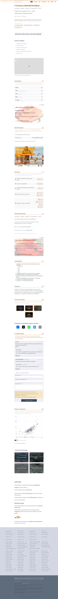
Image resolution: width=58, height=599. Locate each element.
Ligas (39, 1)
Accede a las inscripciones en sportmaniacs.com (24, 141)
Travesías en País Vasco (22, 548)
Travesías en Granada (45, 557)
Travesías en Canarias (45, 541)
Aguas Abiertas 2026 (6, 2)
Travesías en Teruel (20, 569)
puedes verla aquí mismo (19, 523)
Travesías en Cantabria (9, 543)
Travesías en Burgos (21, 554)
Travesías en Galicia (33, 545)
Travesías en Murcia (33, 564)
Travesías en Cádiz (45, 554)
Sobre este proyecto (17, 581)
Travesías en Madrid (45, 562)
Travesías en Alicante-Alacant (34, 551)
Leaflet (34, 73)
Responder (17, 355)
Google (41, 199)
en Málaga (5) (36, 25)
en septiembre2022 (28, 25)
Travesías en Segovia (9, 567)
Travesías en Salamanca (45, 565)
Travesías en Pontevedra (34, 565)
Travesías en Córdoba (9, 557)
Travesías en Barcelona (9, 554)
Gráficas (52, 1)
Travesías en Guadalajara (9, 559)
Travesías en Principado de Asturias (35, 541)
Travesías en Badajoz (33, 552)
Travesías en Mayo (8, 532)
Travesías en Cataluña (45, 543)
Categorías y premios (20, 49)
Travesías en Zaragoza (45, 570)
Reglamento (40, 179)
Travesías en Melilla (33, 546)
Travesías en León (9, 562)
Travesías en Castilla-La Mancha (23, 543)
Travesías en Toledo (32, 569)
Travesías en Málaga (9, 564)
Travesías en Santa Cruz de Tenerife (11, 569)
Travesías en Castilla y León (34, 543)
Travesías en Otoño (44, 536)
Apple (41, 204)
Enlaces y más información (21, 47)
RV (34, 597)
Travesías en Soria (32, 567)
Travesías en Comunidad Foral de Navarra (12, 548)
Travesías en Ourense (9, 565)
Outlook (41, 207)
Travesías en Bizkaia (21, 570)
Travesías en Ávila (20, 552)
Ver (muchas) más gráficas (19, 443)
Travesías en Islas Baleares (46, 545)
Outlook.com (40, 202)
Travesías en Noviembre (33, 534)
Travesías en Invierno (9, 536)
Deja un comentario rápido (22, 372)
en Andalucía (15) (18, 27)
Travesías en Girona (33, 557)
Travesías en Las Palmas (46, 560)
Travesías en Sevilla (21, 567)
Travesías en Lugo (33, 562)
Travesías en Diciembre (45, 534)
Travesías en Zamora (33, 570)
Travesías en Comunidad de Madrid (23, 546)
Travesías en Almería (45, 551)
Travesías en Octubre (21, 534)
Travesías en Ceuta (9, 545)
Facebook (41, 193)
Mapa (49, 1)
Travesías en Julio (32, 532)
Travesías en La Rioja (9, 546)
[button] (29, 66)
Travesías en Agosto (45, 532)
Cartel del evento (19, 45)
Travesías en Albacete (21, 551)
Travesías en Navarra (45, 564)
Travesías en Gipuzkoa (21, 559)
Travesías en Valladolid (9, 570)
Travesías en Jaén (9, 560)
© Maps (36, 73)
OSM (39, 73)
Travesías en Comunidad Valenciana (35, 548)
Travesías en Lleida (21, 562)
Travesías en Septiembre (9, 534)
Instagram (40, 195)
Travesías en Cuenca (21, 557)
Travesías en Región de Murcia (46, 546)
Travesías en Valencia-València (46, 569)
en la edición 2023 (26, 359)
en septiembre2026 (19, 25)
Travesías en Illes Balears (46, 552)
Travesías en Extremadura (22, 545)
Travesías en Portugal (33, 539)
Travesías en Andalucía (9, 541)
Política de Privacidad (25, 583)
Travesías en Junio (20, 532)
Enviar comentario (29, 400)
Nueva (36, 1)
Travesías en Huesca (45, 559)
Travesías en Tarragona (45, 567)
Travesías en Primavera (21, 536)
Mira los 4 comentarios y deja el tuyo (23, 51)
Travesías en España (9, 539)
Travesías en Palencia (21, 565)
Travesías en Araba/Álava (10, 551)
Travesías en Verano (33, 536)
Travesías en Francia (21, 539)
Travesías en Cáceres (33, 554)
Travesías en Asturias (9, 552)
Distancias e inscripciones (21, 43)
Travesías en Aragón (21, 541)
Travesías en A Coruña (21, 560)
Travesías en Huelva (33, 559)
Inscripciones (44, 1)
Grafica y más (19, 53)
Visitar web (40, 188)
